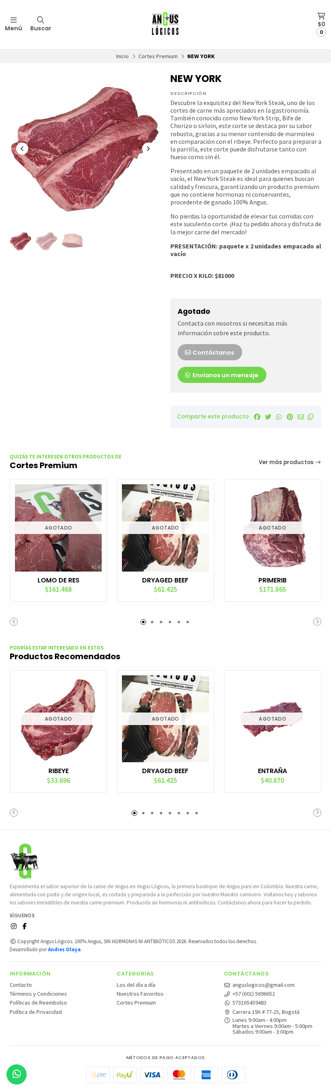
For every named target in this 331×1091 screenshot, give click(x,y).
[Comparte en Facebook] (257, 417)
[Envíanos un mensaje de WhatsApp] (16, 1074)
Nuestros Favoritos (140, 993)
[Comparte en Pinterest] (290, 417)
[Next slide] (148, 149)
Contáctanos (212, 353)
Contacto (21, 985)
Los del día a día (136, 985)
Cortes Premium (158, 56)
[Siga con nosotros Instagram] (14, 926)
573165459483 (249, 1002)
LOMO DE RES (59, 580)
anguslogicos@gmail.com (264, 985)
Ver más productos (287, 462)
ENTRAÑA (272, 771)
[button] (310, 417)
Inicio (122, 56)
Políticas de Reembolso (38, 1002)
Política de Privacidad (36, 1012)
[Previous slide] (22, 149)
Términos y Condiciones (38, 993)
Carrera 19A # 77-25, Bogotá (266, 1012)
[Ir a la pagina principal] (165, 24)
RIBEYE (58, 771)
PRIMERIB (272, 580)
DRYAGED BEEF (165, 580)
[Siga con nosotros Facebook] (25, 926)
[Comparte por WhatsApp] (279, 417)
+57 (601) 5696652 (254, 993)
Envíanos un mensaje (224, 375)
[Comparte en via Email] (301, 417)
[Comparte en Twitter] (268, 417)
